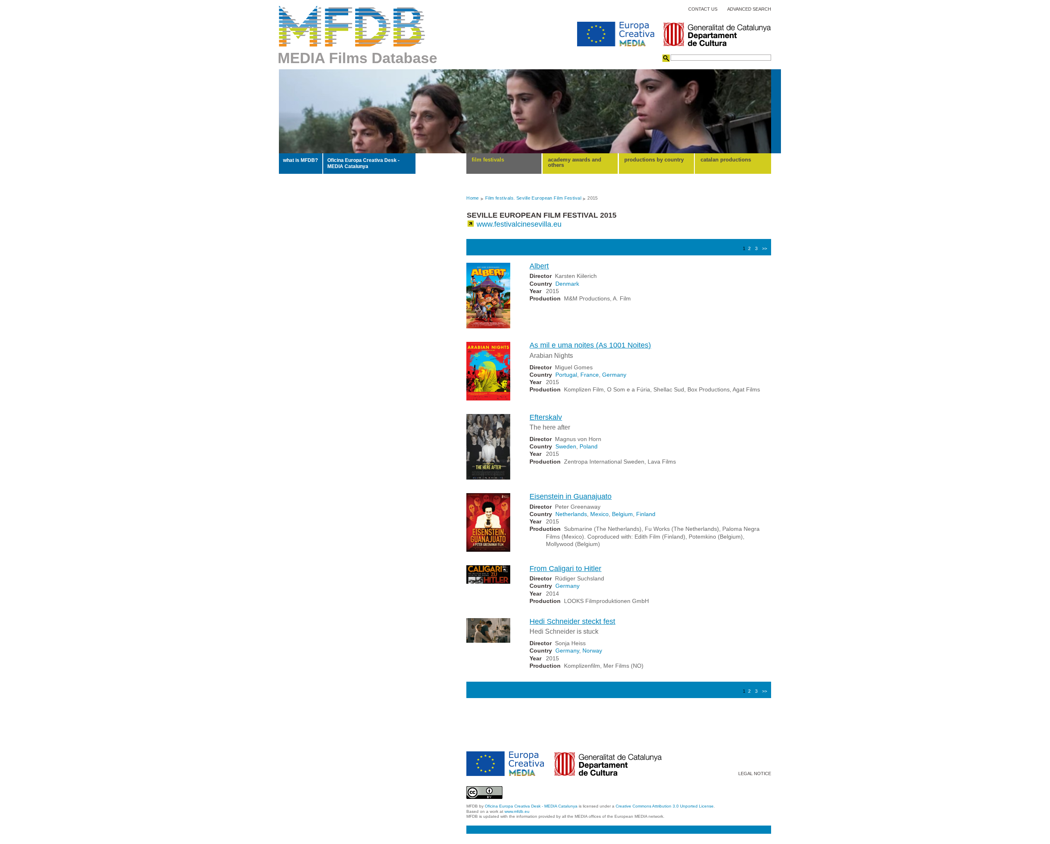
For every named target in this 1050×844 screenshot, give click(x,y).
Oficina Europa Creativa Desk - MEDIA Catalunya (363, 163)
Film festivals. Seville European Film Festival (533, 198)
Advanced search (749, 9)
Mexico (599, 514)
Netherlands (571, 514)
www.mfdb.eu (517, 811)
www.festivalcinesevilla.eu (519, 224)
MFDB (352, 26)
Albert (539, 266)
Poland (589, 446)
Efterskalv (546, 417)
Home (472, 198)
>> (764, 248)
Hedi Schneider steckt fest (572, 621)
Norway (592, 650)
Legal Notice (754, 773)
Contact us (702, 9)
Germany (614, 374)
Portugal (566, 374)
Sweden (565, 446)
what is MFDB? (300, 160)
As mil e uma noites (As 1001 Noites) (590, 345)
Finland (645, 514)
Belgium (622, 514)
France (589, 374)
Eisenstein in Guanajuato (571, 496)
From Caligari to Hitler (565, 568)
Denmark (567, 283)
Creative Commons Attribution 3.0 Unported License (665, 806)
